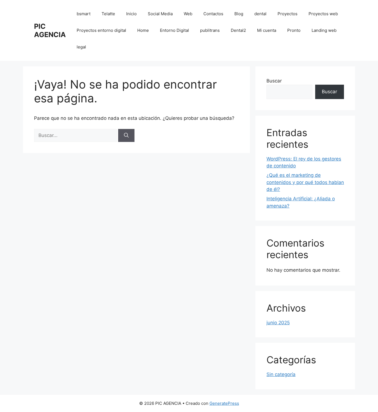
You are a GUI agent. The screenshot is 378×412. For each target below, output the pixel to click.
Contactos (213, 13)
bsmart (83, 13)
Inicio (131, 13)
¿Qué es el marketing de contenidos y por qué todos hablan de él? (305, 182)
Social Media (160, 13)
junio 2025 (278, 322)
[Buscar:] (76, 135)
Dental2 (238, 30)
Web (188, 13)
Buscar (274, 81)
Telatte (108, 13)
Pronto (294, 30)
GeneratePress (224, 403)
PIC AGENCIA (50, 30)
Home (143, 30)
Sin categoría (281, 374)
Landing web (324, 30)
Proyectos (287, 13)
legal (81, 47)
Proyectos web (323, 13)
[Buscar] (126, 135)
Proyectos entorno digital (101, 30)
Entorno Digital (174, 30)
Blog (238, 13)
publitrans (210, 30)
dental (260, 13)
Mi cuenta (266, 30)
